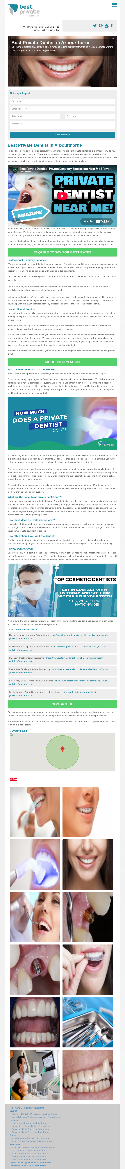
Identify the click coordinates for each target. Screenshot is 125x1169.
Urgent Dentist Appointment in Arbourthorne (30, 1162)
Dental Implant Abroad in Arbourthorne (27, 1165)
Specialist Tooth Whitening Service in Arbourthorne (36, 1117)
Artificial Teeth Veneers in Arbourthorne (30, 1150)
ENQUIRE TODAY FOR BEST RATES (63, 252)
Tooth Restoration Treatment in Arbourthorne (33, 1147)
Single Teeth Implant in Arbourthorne (29, 1123)
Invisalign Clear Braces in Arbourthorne (30, 1138)
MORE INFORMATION (62, 362)
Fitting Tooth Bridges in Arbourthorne (29, 1156)
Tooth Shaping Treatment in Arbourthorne (32, 1141)
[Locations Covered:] (9, 5)
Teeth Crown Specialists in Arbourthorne (31, 1153)
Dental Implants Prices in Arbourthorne (30, 1132)
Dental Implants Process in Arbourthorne (31, 1129)
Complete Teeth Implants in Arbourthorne (31, 1126)
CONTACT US (62, 704)
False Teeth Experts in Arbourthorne (29, 1159)
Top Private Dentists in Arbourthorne (26, 1108)
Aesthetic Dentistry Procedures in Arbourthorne (34, 1114)
